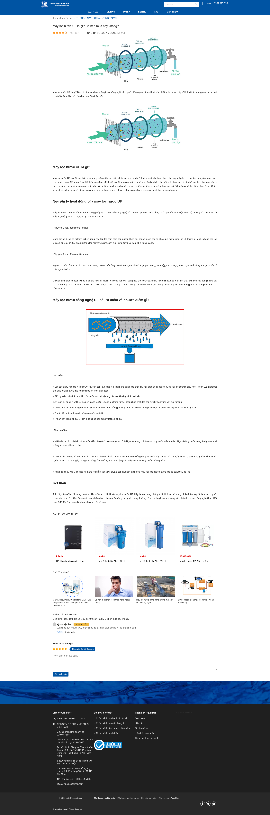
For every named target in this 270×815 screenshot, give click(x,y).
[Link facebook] (202, 803)
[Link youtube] (214, 803)
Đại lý (126, 12)
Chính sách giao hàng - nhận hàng (113, 728)
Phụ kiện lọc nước (148, 798)
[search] (196, 4)
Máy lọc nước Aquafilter (169, 798)
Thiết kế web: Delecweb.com (70, 798)
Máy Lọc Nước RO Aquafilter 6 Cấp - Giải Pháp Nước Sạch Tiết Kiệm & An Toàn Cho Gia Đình (72, 603)
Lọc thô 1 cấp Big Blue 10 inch (111, 561)
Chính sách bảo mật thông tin (110, 723)
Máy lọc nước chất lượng (128, 798)
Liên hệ (142, 12)
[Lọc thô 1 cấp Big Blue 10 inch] (114, 536)
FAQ (156, 12)
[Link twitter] (208, 803)
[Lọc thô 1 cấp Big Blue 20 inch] (155, 536)
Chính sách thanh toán (107, 733)
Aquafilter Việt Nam (184, 713)
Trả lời (60, 632)
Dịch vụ (111, 12)
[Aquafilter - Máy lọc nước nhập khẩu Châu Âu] (55, 4)
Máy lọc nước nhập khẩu (104, 798)
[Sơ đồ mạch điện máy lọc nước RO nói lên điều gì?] (197, 586)
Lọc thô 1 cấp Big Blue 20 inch (152, 561)
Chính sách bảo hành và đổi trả (111, 718)
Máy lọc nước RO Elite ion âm (194, 561)
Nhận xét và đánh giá (63, 643)
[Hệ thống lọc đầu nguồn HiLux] (73, 536)
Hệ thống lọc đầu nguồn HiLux (70, 561)
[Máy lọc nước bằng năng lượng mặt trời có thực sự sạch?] (156, 586)
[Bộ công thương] (108, 750)
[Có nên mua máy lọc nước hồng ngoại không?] (114, 586)
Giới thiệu (172, 12)
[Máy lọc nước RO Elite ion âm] (197, 536)
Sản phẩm (93, 12)
